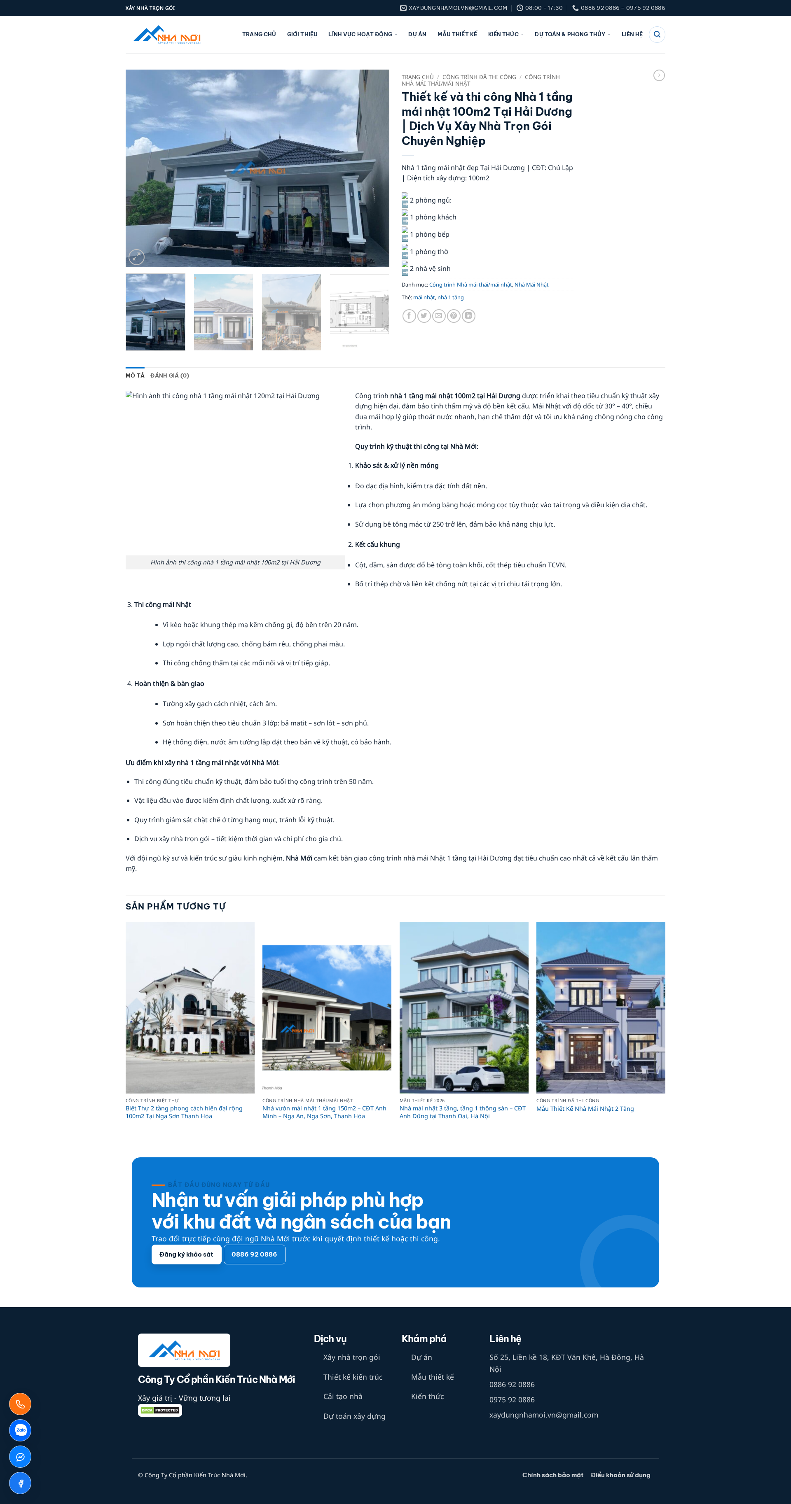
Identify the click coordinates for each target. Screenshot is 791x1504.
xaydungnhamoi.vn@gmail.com (543, 1415)
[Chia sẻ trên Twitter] (424, 316)
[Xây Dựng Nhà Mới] (167, 34)
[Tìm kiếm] (657, 34)
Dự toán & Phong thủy (570, 34)
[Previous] (141, 168)
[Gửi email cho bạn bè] (439, 316)
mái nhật (424, 297)
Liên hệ (632, 34)
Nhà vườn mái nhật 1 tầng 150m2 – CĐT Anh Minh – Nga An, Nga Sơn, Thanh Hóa (324, 1112)
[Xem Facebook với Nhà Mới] (20, 1483)
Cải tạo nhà (343, 1396)
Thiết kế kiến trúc (352, 1377)
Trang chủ (259, 34)
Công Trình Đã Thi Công (479, 77)
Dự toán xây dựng (354, 1416)
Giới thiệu (302, 34)
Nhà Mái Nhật (532, 284)
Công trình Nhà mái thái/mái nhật (470, 284)
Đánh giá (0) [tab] (169, 375)
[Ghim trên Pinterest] (454, 316)
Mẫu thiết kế (457, 34)
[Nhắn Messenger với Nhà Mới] (20, 1457)
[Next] (373, 168)
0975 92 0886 (512, 1399)
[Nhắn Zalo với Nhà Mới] (20, 1430)
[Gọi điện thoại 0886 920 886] (20, 1404)
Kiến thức (503, 34)
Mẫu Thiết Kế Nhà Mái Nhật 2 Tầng (585, 1108)
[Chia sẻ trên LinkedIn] (468, 316)
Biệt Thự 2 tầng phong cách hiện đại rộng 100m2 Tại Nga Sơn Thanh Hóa (184, 1112)
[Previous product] (659, 75)
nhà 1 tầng (451, 297)
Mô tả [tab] (135, 375)
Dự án (417, 34)
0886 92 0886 (512, 1384)
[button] (137, 257)
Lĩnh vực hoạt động (360, 34)
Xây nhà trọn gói (351, 1357)
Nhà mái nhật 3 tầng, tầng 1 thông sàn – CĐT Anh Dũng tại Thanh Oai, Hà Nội (463, 1112)
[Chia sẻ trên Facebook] (409, 316)
